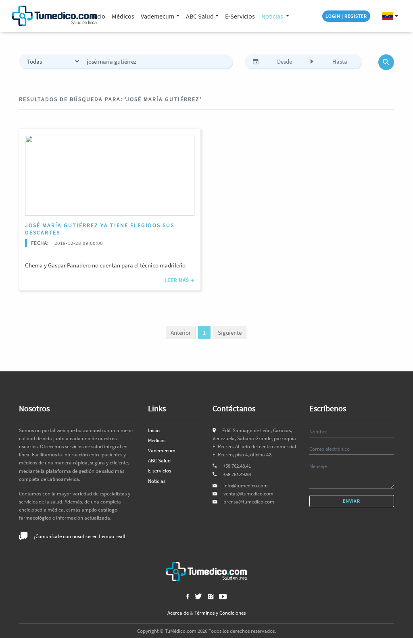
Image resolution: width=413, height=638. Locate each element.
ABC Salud (159, 460)
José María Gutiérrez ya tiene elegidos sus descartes (99, 229)
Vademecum (161, 450)
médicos (123, 16)
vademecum (157, 16)
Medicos (156, 440)
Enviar (351, 501)
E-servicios (159, 470)
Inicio (154, 430)
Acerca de (178, 612)
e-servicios (240, 16)
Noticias (272, 16)
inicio (97, 16)
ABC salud (200, 16)
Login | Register (346, 16)
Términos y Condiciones (220, 612)
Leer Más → (179, 280)
